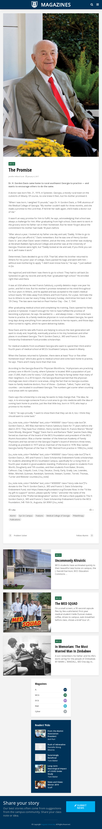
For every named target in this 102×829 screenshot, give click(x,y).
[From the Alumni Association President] (40, 733)
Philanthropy (78, 515)
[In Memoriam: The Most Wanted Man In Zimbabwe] (27, 655)
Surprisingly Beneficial (53, 756)
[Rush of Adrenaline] (40, 746)
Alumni (13, 515)
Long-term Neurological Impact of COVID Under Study (57, 770)
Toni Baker (53, 760)
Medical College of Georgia (58, 515)
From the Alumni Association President (55, 734)
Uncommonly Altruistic (70, 560)
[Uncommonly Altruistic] (27, 569)
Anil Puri (51, 739)
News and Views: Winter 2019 (55, 783)
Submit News (82, 806)
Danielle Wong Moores (54, 748)
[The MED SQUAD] (27, 612)
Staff (50, 787)
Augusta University (48, 824)
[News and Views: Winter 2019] (40, 784)
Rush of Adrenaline (56, 744)
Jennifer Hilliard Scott (16, 176)
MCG (11, 163)
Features (39, 515)
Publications (15, 519)
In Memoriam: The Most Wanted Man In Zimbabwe (73, 648)
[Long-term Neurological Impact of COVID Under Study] (40, 768)
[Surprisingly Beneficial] (40, 757)
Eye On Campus (26, 515)
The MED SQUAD (66, 603)
